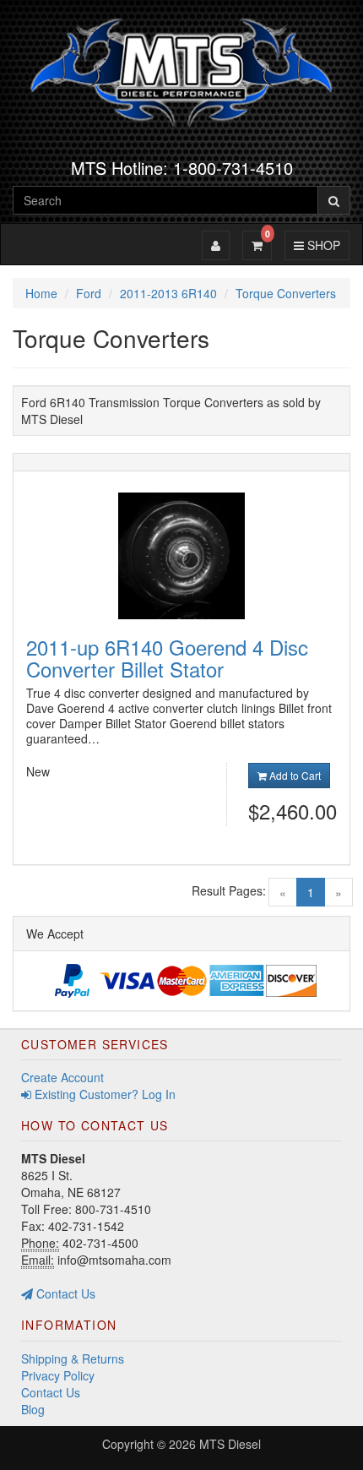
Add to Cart (294, 775)
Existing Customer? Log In (103, 1094)
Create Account (62, 1077)
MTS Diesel (230, 1443)
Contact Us (64, 1293)
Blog (33, 1409)
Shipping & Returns (72, 1358)
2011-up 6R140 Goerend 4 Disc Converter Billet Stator (167, 657)
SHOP (321, 244)
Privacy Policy (58, 1375)
